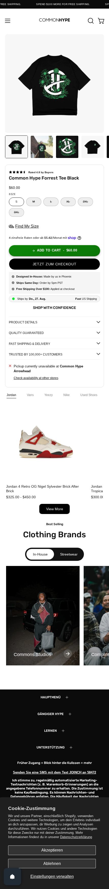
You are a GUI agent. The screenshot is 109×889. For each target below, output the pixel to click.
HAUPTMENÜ (51, 697)
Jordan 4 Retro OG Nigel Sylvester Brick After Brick (42, 488)
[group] (43, 615)
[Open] (12, 876)
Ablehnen (52, 863)
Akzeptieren (52, 850)
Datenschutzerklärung (76, 837)
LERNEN (50, 731)
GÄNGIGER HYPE (51, 714)
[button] (90, 20)
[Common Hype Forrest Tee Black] (16, 146)
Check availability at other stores (36, 378)
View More (54, 509)
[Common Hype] (54, 20)
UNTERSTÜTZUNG (51, 747)
